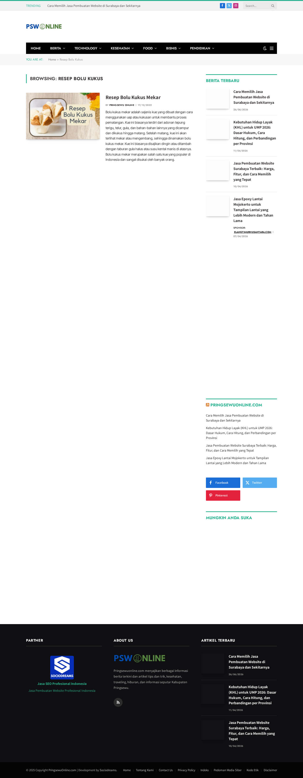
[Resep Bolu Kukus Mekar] (63, 116)
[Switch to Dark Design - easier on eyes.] (265, 48)
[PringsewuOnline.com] (44, 26)
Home (52, 59)
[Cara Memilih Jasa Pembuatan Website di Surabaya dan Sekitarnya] (217, 99)
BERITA (55, 48)
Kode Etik (252, 770)
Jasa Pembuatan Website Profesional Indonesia (61, 690)
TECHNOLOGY (86, 48)
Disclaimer (270, 770)
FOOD (148, 48)
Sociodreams (108, 770)
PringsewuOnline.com (236, 405)
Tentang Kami (145, 770)
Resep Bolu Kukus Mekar (133, 97)
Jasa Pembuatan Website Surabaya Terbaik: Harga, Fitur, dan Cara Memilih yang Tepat (254, 171)
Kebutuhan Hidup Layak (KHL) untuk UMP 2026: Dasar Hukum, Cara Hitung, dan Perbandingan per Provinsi (254, 133)
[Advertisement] (191, 26)
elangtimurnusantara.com (253, 232)
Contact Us (166, 770)
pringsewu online (121, 105)
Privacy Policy (186, 770)
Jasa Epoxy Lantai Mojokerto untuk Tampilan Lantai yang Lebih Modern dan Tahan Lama (253, 209)
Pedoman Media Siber (227, 770)
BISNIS (171, 48)
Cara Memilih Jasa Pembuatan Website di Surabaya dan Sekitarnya (93, 6)
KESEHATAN (120, 48)
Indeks (205, 770)
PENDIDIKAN (200, 48)
